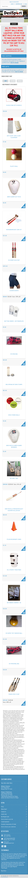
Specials (20, 81)
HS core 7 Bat (14, 478)
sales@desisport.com (9, 843)
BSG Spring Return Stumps (14, 384)
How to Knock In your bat (7, 819)
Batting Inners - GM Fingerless (14, 321)
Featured (12, 81)
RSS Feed (2, 846)
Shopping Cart (19, 4)
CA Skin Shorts (14, 290)
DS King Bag (14, 354)
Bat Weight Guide (5, 816)
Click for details (14, 62)
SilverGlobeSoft (4, 877)
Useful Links (4, 814)
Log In (12, 4)
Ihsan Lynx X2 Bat (14, 694)
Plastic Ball (14, 166)
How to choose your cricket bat (8, 826)
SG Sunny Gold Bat (14, 260)
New (6, 81)
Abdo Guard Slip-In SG (14, 197)
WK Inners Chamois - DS (14, 602)
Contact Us (3, 811)
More (22, 113)
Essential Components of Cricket (8, 824)
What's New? (4, 809)
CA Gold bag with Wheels (14, 105)
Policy (2, 806)
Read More (3, 870)
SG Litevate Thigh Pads (14, 570)
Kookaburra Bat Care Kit (14, 229)
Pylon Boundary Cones (14, 539)
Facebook (5, 846)
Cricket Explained (5, 821)
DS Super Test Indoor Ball (14, 633)
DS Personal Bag (14, 663)
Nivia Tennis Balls (14, 415)
